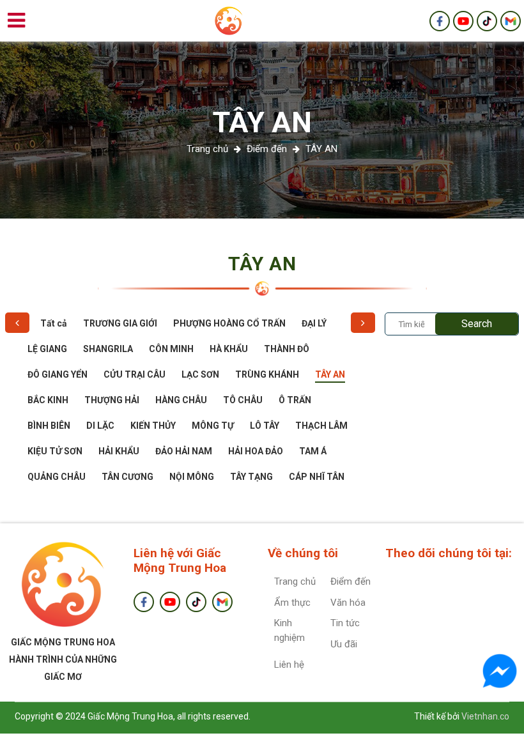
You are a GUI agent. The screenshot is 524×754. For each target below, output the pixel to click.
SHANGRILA (108, 349)
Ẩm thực (292, 602)
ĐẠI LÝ (314, 323)
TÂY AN (262, 122)
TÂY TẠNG (251, 477)
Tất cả (53, 323)
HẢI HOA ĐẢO (255, 451)
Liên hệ (289, 664)
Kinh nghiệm (289, 630)
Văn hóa (348, 602)
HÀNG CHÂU (181, 400)
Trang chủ (207, 149)
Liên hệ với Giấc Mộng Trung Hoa (180, 560)
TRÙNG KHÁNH (267, 374)
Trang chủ (295, 581)
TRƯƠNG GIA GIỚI (120, 323)
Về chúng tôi (303, 553)
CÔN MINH (171, 349)
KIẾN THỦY (153, 425)
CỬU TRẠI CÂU (135, 374)
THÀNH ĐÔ (286, 349)
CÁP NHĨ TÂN (316, 477)
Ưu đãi (343, 644)
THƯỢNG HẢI (111, 400)
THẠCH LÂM (321, 425)
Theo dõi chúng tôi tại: (448, 553)
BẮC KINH (47, 400)
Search (476, 324)
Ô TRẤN (295, 400)
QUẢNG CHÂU (56, 477)
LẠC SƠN (200, 374)
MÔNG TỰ (213, 425)
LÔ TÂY (264, 425)
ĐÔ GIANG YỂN (57, 374)
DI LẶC (100, 425)
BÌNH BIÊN (48, 425)
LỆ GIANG (47, 349)
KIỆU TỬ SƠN (54, 451)
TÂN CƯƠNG (127, 477)
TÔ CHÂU (243, 400)
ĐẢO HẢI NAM (183, 451)
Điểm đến (267, 149)
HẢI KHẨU (118, 451)
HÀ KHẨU (229, 349)
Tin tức (345, 623)
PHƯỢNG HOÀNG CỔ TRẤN (229, 323)
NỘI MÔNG (191, 477)
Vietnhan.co (485, 716)
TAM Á (313, 451)
